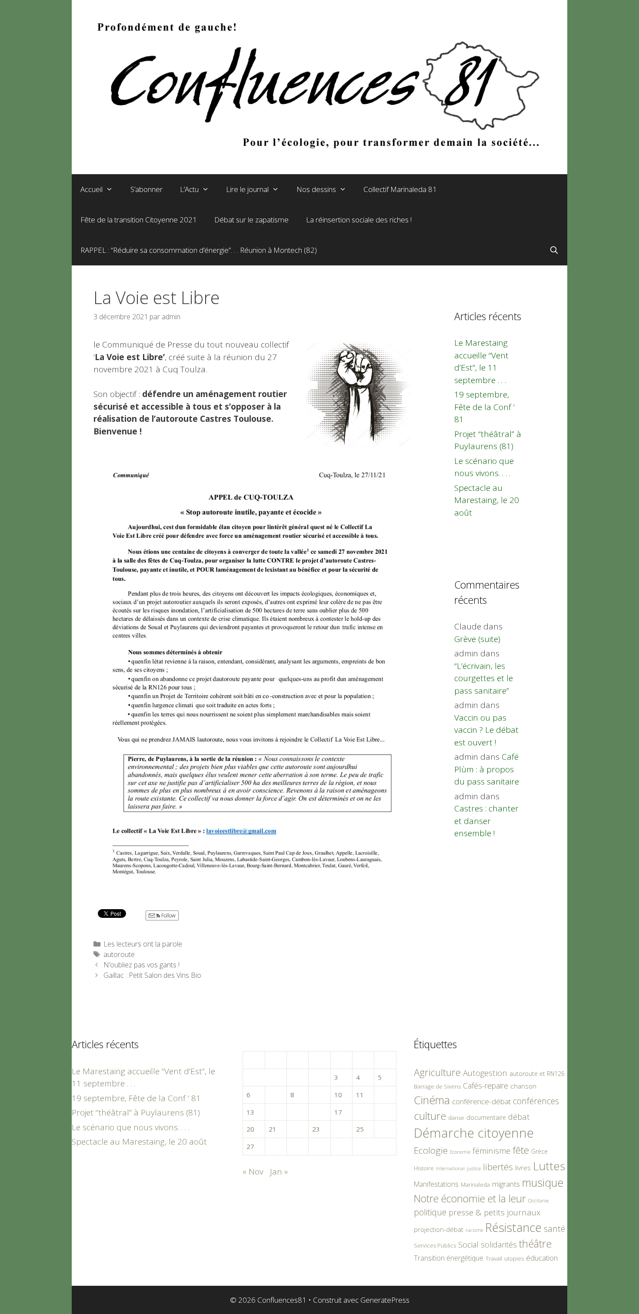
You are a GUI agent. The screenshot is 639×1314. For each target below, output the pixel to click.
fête (521, 1150)
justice (474, 1168)
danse (456, 1118)
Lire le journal (247, 189)
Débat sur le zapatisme (251, 220)
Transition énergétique (448, 1258)
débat (519, 1116)
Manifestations (436, 1184)
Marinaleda (475, 1184)
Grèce (539, 1151)
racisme (474, 1230)
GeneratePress (384, 1300)
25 (360, 1129)
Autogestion (485, 1072)
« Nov (253, 1171)
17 (338, 1112)
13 (250, 1112)
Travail (494, 1258)
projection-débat (438, 1229)
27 (250, 1146)
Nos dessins (316, 189)
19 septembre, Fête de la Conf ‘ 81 (484, 407)
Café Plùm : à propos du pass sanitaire (486, 769)
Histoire (424, 1168)
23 (316, 1129)
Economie (460, 1152)
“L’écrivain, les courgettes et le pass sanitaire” (483, 678)
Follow (168, 915)
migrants (506, 1183)
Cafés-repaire (485, 1085)
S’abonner (146, 189)
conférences (536, 1101)
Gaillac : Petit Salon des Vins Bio (152, 975)
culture (430, 1116)
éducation (542, 1258)
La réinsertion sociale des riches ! (359, 220)
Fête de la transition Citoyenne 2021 (138, 220)
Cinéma (432, 1099)
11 (360, 1094)
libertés (498, 1167)
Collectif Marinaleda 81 (400, 189)
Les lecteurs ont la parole (142, 944)
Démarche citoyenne (474, 1133)
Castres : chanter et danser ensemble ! (486, 821)
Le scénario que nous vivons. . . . (131, 1127)
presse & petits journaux (494, 1212)
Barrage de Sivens (437, 1086)
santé (554, 1229)
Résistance (513, 1227)
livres (523, 1167)
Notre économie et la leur (470, 1198)
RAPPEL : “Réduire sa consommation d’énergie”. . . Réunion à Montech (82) (198, 250)
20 (250, 1129)
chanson (523, 1086)
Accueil (91, 189)
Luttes (549, 1166)
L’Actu (189, 189)
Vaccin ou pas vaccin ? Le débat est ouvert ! (486, 730)
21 (272, 1129)
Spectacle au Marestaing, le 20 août (486, 500)
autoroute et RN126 (537, 1073)
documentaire (486, 1117)
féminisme (491, 1150)
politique (430, 1212)
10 (338, 1094)
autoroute (119, 954)
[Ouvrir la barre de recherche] (553, 250)
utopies (514, 1258)
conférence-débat (481, 1101)
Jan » (279, 1171)
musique (543, 1182)
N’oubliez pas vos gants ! (141, 965)
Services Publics (435, 1245)
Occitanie (538, 1200)
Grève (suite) (477, 639)
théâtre (535, 1244)
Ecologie (431, 1150)
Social (468, 1244)
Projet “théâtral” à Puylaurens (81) (136, 1112)
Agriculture (437, 1072)
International (450, 1168)
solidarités (499, 1244)
